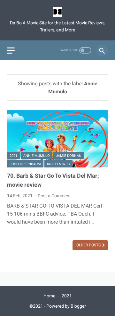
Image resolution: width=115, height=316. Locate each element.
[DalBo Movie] (57, 12)
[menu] (11, 50)
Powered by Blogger (66, 306)
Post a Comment (54, 195)
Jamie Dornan (68, 156)
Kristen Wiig (58, 164)
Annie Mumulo (36, 156)
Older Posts (89, 245)
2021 (13, 156)
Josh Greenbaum (25, 164)
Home (49, 295)
